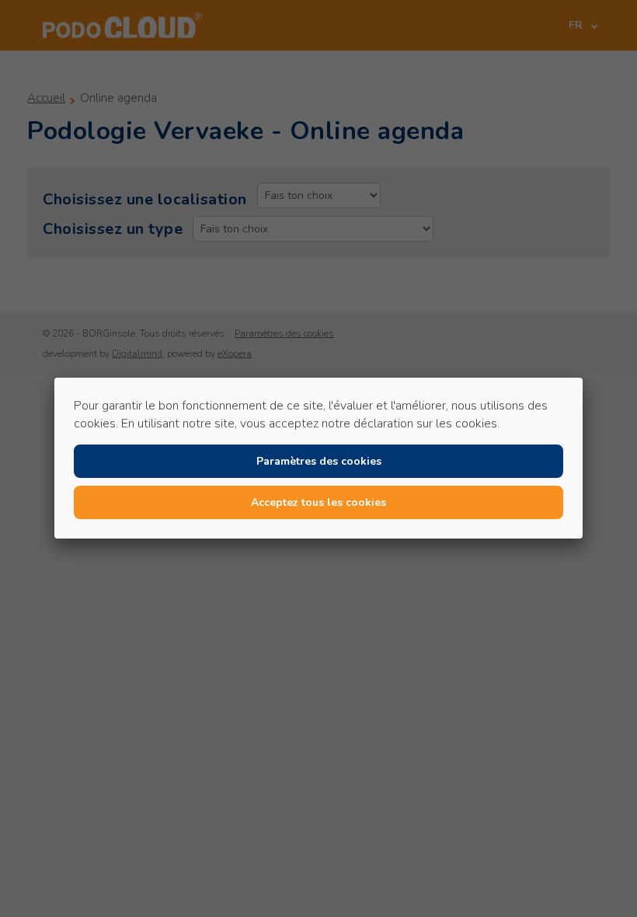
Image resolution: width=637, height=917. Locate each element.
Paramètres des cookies (318, 461)
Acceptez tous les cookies (318, 502)
